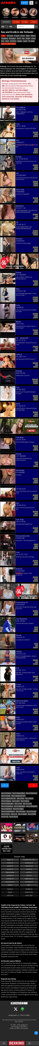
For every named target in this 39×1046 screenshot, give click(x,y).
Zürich (33, 38)
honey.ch (29, 869)
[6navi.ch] (6, 838)
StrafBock (29, 889)
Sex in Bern (20, 798)
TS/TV (19, 38)
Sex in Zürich (13, 817)
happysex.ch (29, 879)
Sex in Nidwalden (19, 806)
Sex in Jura (18, 804)
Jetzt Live (10, 895)
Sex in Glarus (25, 801)
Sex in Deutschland (18, 793)
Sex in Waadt (22, 814)
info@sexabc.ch (14, 1015)
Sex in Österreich (31, 793)
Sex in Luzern (27, 804)
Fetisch (33, 36)
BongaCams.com (29, 860)
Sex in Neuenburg (7, 806)
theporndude (10, 872)
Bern (2, 41)
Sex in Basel (29, 798)
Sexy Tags (29, 895)
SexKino (10, 889)
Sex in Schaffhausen (8, 811)
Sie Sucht (10, 36)
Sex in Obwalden (31, 806)
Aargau (19, 41)
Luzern (25, 41)
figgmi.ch (10, 860)
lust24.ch (10, 866)
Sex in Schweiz (6, 793)
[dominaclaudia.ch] (32, 838)
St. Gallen (31, 41)
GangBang (4, 38)
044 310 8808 (25, 1015)
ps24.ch (29, 872)
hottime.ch (10, 875)
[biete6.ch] (6, 827)
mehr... (29, 885)
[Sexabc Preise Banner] (6, 849)
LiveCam (24, 3)
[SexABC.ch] (8, 2)
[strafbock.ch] (19, 827)
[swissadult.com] (19, 838)
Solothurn (13, 41)
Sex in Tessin (5, 814)
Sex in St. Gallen (18, 809)
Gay (23, 38)
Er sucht (16, 36)
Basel (7, 41)
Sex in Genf (16, 801)
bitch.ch (29, 875)
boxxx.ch (10, 869)
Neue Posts (29, 892)
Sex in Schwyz (20, 811)
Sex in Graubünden (7, 804)
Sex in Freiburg (6, 801)
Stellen (28, 38)
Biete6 (10, 892)
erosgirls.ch (29, 882)
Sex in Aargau (5, 796)
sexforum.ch (29, 863)
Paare (28, 36)
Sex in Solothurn (6, 809)
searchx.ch (29, 866)
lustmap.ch (10, 879)
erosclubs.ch (10, 882)
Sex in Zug (4, 817)
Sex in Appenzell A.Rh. (8, 798)
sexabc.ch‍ (24, 1025)
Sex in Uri (14, 814)
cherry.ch (10, 863)
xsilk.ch (10, 885)
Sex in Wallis (32, 814)
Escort (23, 36)
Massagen (12, 38)
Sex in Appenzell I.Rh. (18, 796)
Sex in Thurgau (31, 811)
